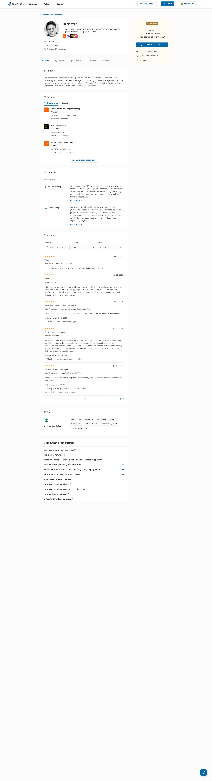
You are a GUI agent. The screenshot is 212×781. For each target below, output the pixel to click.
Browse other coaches (154, 45)
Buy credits (189, 4)
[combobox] (84, 247)
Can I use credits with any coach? (59, 450)
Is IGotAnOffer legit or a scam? (58, 499)
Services (33, 4)
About (47, 60)
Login (169, 4)
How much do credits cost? (56, 494)
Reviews (60, 4)
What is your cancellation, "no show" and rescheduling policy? (73, 459)
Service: (75, 242)
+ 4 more (74, 432)
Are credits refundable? (55, 454)
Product (94, 424)
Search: (48, 242)
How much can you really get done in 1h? (63, 464)
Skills (107, 60)
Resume (62, 60)
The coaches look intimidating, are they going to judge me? (72, 469)
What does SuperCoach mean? (58, 479)
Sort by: (102, 242)
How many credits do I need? (57, 484)
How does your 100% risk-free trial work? (63, 474)
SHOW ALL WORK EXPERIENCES (83, 160)
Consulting (89, 419)
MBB (86, 424)
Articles (48, 4)
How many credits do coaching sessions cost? (65, 489)
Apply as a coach (147, 4)
